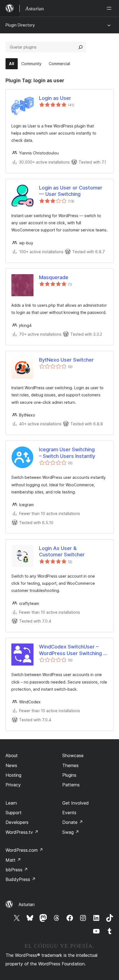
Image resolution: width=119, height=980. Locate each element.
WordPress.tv (22, 832)
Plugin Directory (20, 25)
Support (14, 812)
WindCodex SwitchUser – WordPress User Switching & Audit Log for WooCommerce (73, 650)
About (12, 755)
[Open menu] (110, 8)
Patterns (71, 784)
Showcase (73, 755)
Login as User (55, 98)
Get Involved (75, 803)
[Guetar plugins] (80, 47)
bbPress (17, 869)
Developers (17, 822)
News (11, 765)
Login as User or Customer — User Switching (70, 191)
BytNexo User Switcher (66, 360)
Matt (13, 860)
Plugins (69, 775)
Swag (70, 832)
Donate (72, 822)
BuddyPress (21, 879)
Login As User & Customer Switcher (62, 551)
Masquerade (53, 277)
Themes (70, 765)
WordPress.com (24, 850)
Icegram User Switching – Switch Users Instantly (67, 453)
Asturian (27, 904)
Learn (11, 803)
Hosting (13, 775)
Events (69, 812)
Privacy (13, 784)
